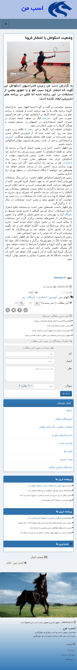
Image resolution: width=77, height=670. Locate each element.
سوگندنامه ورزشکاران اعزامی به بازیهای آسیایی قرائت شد (50, 518)
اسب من (32, 8)
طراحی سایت (65, 443)
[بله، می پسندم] (37, 303)
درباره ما (71, 650)
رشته (30, 129)
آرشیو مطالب (69, 659)
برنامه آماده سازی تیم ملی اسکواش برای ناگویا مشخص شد (50, 490)
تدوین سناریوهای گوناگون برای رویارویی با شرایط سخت (50, 528)
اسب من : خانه (15, 562)
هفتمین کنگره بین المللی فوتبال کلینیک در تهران (52, 321)
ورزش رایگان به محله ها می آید (59, 326)
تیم (23, 297)
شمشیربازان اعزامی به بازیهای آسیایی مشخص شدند (51, 330)
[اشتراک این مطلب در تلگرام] (25, 309)
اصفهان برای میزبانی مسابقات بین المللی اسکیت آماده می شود (48, 335)
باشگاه (68, 214)
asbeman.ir (59, 277)
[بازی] (38, 594)
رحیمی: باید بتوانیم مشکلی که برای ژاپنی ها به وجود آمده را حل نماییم (45, 523)
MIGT (69, 410)
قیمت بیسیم (66, 459)
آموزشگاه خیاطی (64, 418)
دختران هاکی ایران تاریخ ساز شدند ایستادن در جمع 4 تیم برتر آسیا (46, 495)
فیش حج (68, 451)
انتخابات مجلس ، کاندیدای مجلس (56, 426)
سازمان (46, 118)
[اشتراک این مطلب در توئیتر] (13, 309)
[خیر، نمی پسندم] (21, 303)
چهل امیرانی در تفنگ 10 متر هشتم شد (57, 500)
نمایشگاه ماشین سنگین (61, 467)
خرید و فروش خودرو (62, 435)
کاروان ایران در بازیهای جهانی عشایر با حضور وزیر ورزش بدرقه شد (46, 533)
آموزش (9, 136)
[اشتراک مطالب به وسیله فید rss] (7, 309)
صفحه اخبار (37, 557)
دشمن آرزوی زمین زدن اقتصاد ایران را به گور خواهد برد (50, 486)
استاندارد (67, 162)
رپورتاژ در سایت (68, 655)
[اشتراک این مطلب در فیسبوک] (19, 309)
